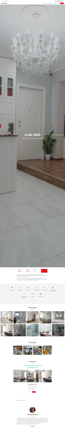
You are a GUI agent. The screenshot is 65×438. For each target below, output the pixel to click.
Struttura (45, 3)
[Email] (59, 1)
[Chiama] (55, 1)
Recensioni (51, 3)
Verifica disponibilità (44, 270)
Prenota (62, 3)
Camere (48, 3)
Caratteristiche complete (32, 300)
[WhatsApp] (57, 1)
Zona (58, 3)
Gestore (55, 3)
